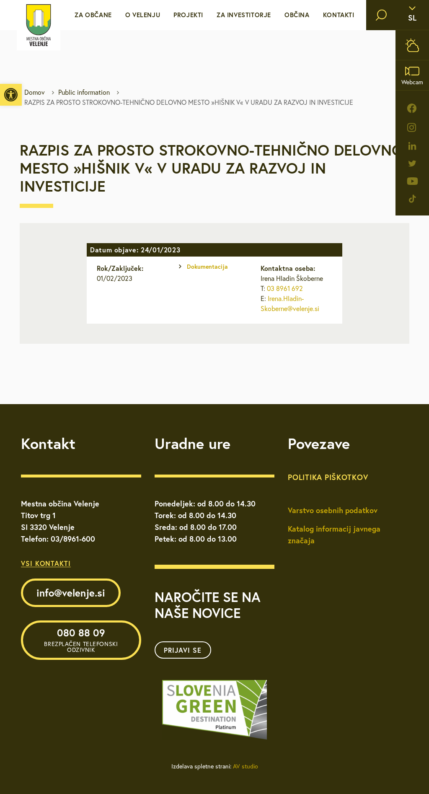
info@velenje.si (70, 592)
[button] (11, 95)
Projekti (188, 15)
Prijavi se (183, 650)
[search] (381, 15)
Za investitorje (244, 15)
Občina (297, 15)
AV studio (245, 766)
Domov (34, 92)
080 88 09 (81, 640)
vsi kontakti (46, 563)
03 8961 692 (285, 288)
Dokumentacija (207, 266)
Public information (84, 92)
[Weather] (412, 45)
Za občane (93, 15)
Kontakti (338, 15)
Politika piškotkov (328, 477)
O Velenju (142, 15)
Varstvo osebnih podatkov (332, 510)
